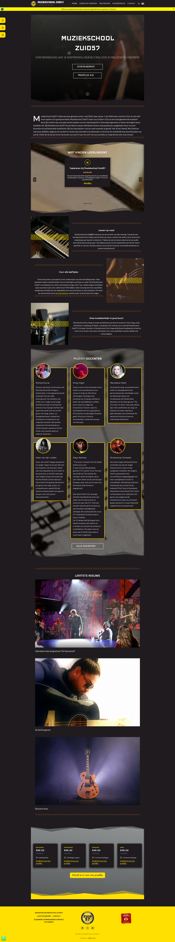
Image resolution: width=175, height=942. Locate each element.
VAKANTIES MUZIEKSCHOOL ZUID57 (49, 913)
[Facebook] (82, 928)
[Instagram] (87, 928)
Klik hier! (113, 9)
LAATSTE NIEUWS (44, 916)
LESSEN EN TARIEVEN (88, 3)
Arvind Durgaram (42, 730)
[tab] (83, 203)
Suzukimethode (62, 293)
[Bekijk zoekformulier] (138, 3)
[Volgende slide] (140, 179)
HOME (74, 3)
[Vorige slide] (34, 179)
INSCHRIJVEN (104, 3)
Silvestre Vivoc (41, 809)
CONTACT (131, 3)
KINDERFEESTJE (118, 3)
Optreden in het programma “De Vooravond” (55, 651)
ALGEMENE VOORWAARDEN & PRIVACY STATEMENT (49, 921)
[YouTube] (92, 928)
